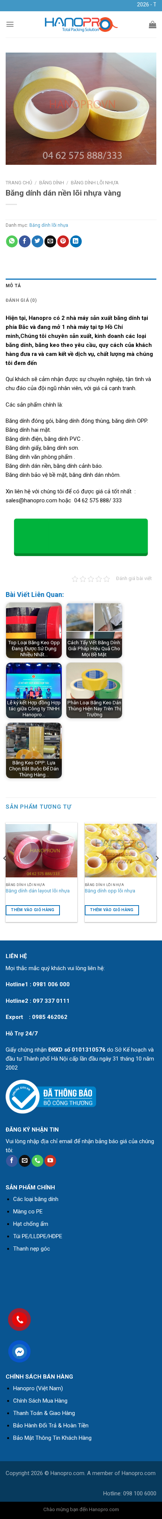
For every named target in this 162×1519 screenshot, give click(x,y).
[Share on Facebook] (25, 241)
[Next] (156, 873)
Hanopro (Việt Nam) (38, 1388)
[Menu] (10, 24)
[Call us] (37, 1161)
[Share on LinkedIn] (76, 241)
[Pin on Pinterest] (63, 241)
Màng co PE (28, 1211)
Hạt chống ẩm (30, 1224)
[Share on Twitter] (37, 241)
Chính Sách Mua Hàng (40, 1400)
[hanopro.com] (81, 24)
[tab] (81, 286)
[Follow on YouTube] (50, 1161)
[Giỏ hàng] (152, 24)
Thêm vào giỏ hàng (32, 909)
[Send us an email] (25, 1161)
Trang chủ (19, 182)
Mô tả (13, 285)
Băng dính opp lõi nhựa (110, 891)
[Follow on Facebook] (12, 1161)
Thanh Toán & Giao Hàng (44, 1413)
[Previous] (5, 873)
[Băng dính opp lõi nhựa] (120, 851)
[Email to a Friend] (50, 241)
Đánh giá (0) (21, 300)
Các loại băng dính (35, 1199)
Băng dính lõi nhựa (95, 182)
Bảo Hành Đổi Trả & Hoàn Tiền (51, 1425)
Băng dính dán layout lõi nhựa (38, 891)
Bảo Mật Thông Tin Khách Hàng (52, 1438)
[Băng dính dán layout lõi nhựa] (41, 851)
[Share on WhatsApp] (12, 241)
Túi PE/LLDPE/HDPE (37, 1236)
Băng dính (51, 182)
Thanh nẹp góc (31, 1248)
